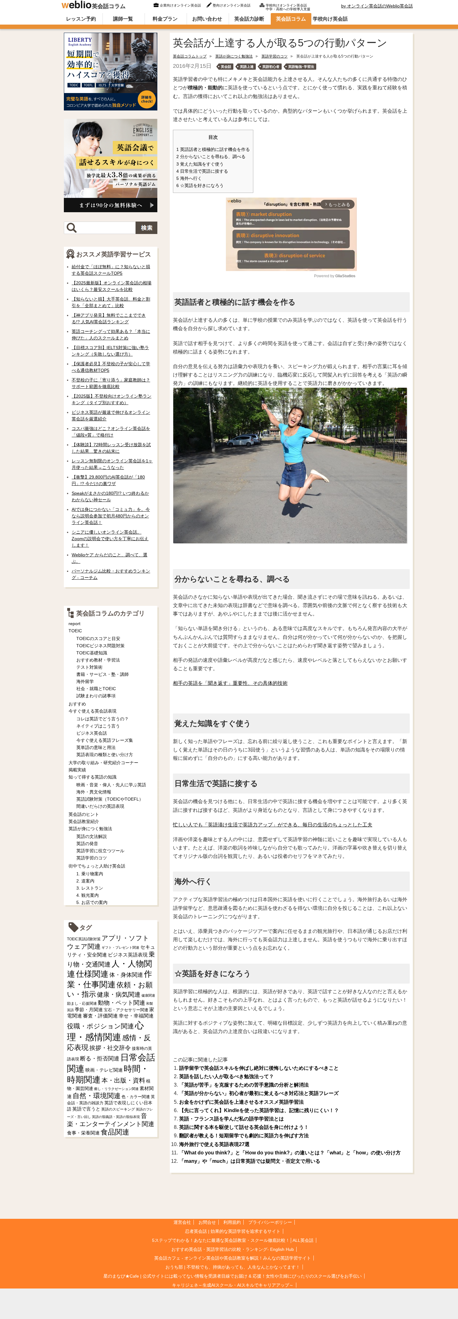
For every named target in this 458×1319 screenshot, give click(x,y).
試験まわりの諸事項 (96, 695)
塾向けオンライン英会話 (231, 5)
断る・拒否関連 (99, 1058)
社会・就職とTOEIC (96, 688)
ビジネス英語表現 (128, 954)
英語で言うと (86, 1108)
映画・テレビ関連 (104, 1070)
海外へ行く (189, 178)
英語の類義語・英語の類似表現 (116, 1117)
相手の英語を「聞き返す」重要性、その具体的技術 (230, 683)
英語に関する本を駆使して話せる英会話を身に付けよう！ (244, 1127)
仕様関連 (92, 974)
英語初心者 (270, 66)
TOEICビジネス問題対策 (100, 645)
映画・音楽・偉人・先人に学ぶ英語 (111, 784)
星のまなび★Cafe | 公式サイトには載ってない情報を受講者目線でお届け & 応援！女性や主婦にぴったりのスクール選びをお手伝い (232, 1276)
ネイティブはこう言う (98, 725)
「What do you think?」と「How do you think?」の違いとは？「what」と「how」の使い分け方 (290, 1152)
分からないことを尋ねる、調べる (211, 156)
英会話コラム (109, 6)
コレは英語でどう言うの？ (102, 718)
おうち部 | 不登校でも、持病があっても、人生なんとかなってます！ (232, 1267)
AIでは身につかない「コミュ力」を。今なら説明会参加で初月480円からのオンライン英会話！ (111, 516)
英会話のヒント (84, 814)
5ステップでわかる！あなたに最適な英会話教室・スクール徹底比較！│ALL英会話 (232, 1240)
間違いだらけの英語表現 (100, 806)
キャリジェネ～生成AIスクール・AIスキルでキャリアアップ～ (232, 1285)
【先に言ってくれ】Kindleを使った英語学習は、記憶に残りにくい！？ (259, 1110)
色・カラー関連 (136, 1096)
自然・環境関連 (97, 1096)
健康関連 (148, 995)
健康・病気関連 (119, 994)
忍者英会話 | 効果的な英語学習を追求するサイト (232, 1231)
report (74, 623)
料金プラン (165, 18)
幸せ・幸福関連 (136, 1015)
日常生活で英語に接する (202, 171)
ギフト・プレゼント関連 (120, 947)
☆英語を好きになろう (200, 185)
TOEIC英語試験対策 (84, 939)
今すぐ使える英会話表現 (93, 711)
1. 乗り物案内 (89, 873)
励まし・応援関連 (82, 1003)
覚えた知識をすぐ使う (200, 164)
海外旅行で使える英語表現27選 (214, 1144)
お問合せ (207, 1222)
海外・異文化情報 (93, 791)
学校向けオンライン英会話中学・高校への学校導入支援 (288, 6)
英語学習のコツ (274, 56)
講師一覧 (123, 18)
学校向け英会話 (330, 18)
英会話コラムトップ (190, 56)
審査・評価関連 (100, 1015)
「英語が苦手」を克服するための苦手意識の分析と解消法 (244, 1084)
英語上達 (247, 66)
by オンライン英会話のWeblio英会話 (377, 5)
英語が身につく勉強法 (234, 56)
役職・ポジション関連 (100, 1026)
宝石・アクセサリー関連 (126, 1010)
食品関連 (115, 1132)
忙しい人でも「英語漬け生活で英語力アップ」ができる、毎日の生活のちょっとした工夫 (272, 824)
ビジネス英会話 (91, 733)
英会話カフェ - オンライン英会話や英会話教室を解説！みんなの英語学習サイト (232, 1258)
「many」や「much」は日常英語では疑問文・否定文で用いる (249, 1161)
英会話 (226, 66)
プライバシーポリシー (270, 1222)
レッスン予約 (81, 18)
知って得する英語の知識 (93, 776)
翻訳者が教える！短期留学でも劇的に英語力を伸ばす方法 (244, 1135)
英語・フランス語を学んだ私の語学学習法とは (231, 1118)
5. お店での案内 (91, 902)
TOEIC (75, 630)
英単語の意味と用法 (96, 747)
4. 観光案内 (87, 895)
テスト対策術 (89, 667)
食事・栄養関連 (83, 1132)
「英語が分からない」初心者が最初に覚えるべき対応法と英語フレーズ (259, 1093)
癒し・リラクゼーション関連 (116, 1089)
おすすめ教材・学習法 (98, 659)
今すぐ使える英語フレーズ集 (104, 740)
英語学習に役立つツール (100, 850)
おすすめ (77, 703)
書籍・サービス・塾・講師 (102, 674)
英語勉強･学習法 (301, 66)
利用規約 (232, 1222)
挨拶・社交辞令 (110, 1048)
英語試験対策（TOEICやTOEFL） (109, 799)
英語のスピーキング (118, 1109)
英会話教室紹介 (84, 821)
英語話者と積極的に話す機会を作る (213, 149)
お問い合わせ (207, 18)
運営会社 (182, 1222)
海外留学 (85, 681)
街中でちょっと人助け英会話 (97, 865)
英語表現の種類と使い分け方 (104, 754)
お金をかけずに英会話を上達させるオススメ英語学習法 (241, 1102)
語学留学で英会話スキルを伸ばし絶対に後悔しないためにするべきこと (259, 1068)
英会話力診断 (249, 18)
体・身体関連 (126, 975)
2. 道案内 (85, 880)
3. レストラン (89, 888)
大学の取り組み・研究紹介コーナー (103, 762)
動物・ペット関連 (121, 1002)
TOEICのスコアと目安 (98, 638)
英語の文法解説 (91, 836)
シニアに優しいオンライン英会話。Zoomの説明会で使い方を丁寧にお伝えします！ (110, 539)
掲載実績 (77, 769)
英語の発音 (87, 843)
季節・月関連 (89, 1009)
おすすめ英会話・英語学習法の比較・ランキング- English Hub (232, 1249)
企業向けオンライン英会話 (180, 5)
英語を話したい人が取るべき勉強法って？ (226, 1076)
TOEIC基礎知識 (91, 652)
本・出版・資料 (123, 1080)
